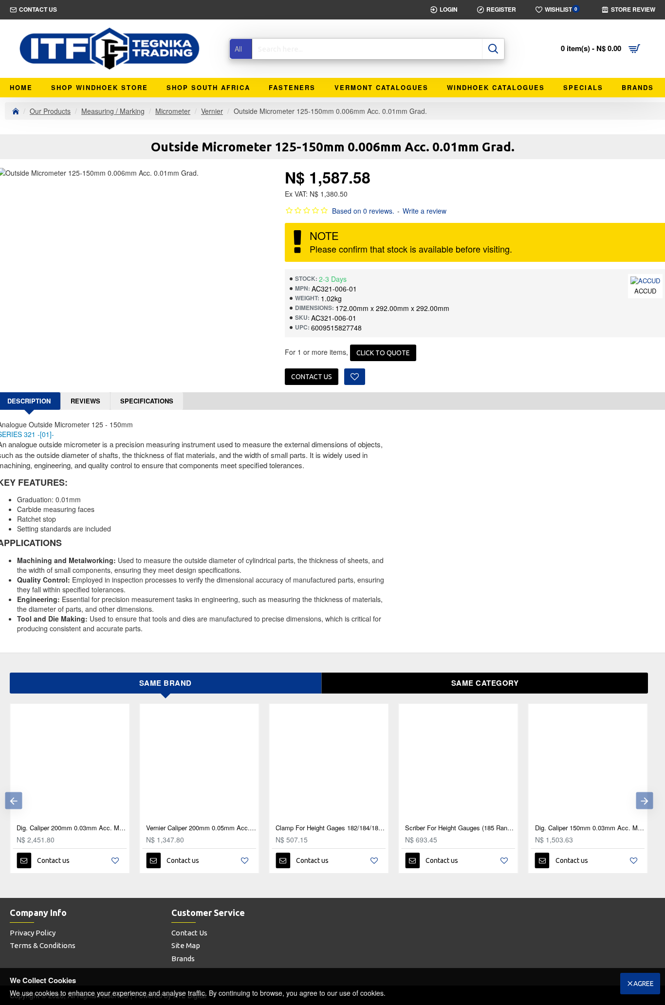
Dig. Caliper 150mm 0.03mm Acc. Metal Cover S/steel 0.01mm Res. (590, 828)
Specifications (146, 400)
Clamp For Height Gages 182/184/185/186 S (331, 828)
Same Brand (165, 682)
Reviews (85, 400)
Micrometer (172, 111)
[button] (13, 800)
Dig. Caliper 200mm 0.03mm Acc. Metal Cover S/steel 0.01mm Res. (72, 828)
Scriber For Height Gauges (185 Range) (460, 828)
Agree (643, 983)
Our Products (50, 111)
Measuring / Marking (113, 111)
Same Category (485, 682)
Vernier (212, 111)
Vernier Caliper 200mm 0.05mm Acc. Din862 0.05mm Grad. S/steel (201, 828)
